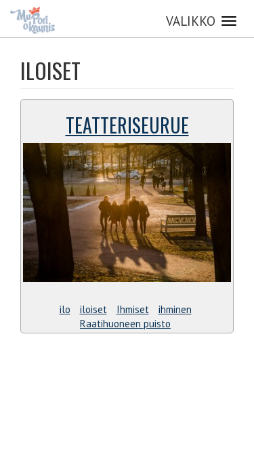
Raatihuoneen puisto (125, 323)
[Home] (32, 20)
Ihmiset (133, 309)
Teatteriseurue (127, 125)
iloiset (93, 309)
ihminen (175, 309)
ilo (65, 309)
